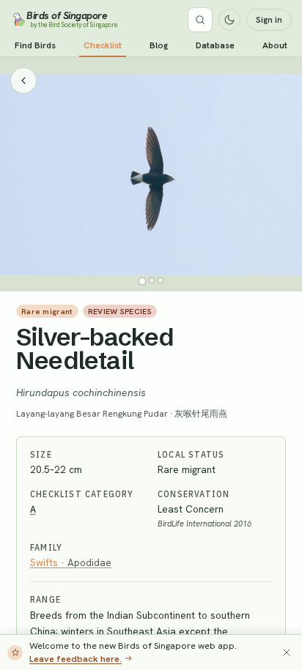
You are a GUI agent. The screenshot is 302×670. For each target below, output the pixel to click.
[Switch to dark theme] (229, 20)
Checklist (103, 45)
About (274, 45)
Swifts (70, 562)
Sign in (269, 20)
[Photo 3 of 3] (160, 280)
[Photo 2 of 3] (152, 280)
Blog (159, 45)
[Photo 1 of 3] (142, 281)
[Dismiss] (287, 652)
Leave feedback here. (75, 658)
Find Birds (35, 45)
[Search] (200, 19)
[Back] (23, 80)
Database (215, 45)
